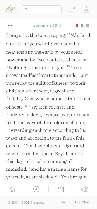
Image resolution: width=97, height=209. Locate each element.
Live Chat (82, 202)
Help (64, 202)
